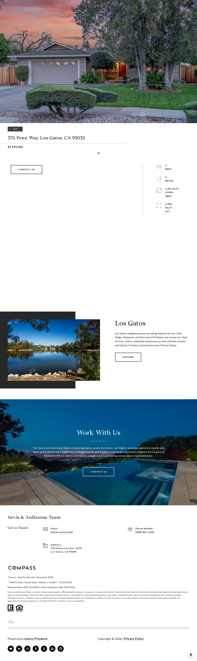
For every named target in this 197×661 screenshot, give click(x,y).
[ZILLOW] (52, 649)
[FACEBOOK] (36, 649)
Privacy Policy (134, 638)
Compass (89, 592)
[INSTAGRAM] (27, 649)
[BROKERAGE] (61, 649)
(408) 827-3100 (144, 532)
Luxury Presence (35, 638)
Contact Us (26, 169)
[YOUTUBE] (11, 649)
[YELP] (44, 649)
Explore (128, 357)
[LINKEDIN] (19, 649)
